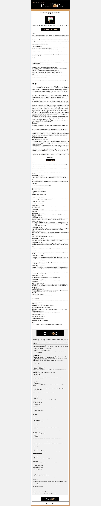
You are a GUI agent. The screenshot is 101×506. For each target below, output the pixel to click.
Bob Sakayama (55, 80)
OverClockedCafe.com (38, 2)
